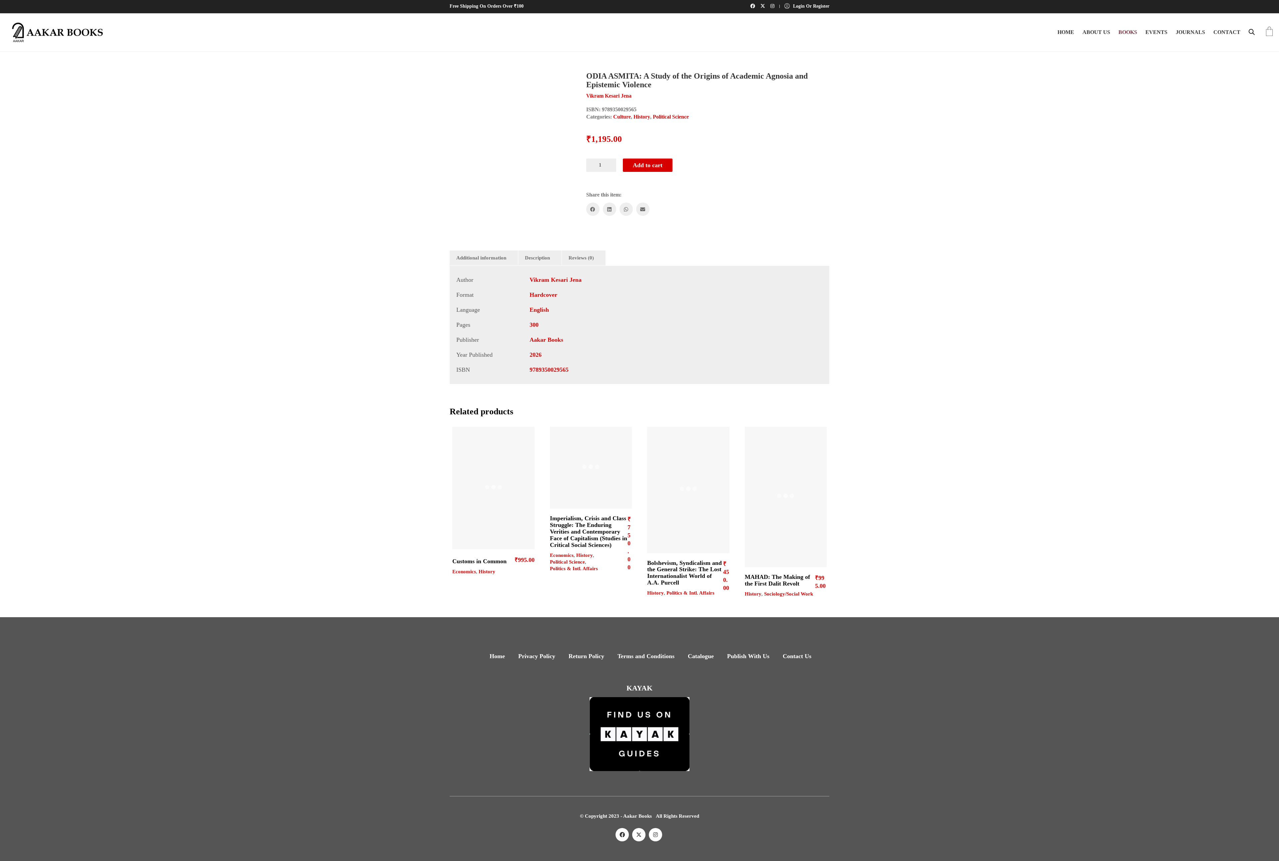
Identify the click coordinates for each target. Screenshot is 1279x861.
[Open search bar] (1252, 32)
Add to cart (647, 165)
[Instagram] (655, 834)
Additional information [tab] (481, 257)
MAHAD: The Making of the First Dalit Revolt (777, 580)
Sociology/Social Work (788, 594)
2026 (536, 354)
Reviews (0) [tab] (581, 257)
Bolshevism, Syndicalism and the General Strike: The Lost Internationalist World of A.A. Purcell (684, 573)
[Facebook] (593, 209)
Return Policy (586, 656)
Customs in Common (479, 561)
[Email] (642, 209)
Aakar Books (546, 339)
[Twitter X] (638, 834)
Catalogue (701, 656)
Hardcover (543, 294)
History (642, 117)
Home (497, 656)
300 (534, 324)
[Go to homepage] (55, 32)
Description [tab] (537, 257)
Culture (622, 117)
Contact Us (797, 656)
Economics (464, 571)
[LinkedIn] (609, 209)
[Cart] (1269, 32)
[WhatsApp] (626, 209)
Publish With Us (748, 656)
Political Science (671, 117)
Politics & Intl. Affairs (574, 568)
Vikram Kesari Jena (556, 279)
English (539, 309)
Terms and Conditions (646, 656)
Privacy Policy (536, 656)
